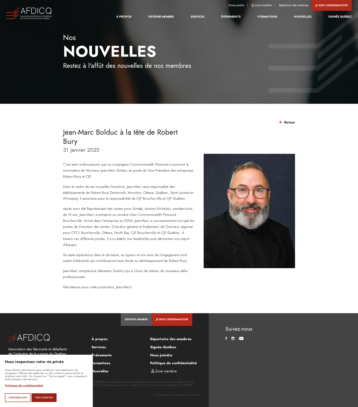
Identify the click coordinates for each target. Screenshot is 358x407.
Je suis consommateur (332, 5)
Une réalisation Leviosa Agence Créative (177, 395)
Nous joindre (236, 5)
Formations (267, 17)
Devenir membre (161, 17)
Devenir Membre (136, 319)
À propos (124, 17)
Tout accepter (44, 397)
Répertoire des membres (293, 5)
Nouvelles (303, 17)
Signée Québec (340, 17)
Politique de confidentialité (173, 363)
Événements (231, 17)
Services (197, 17)
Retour (289, 122)
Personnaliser (18, 397)
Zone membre (263, 5)
